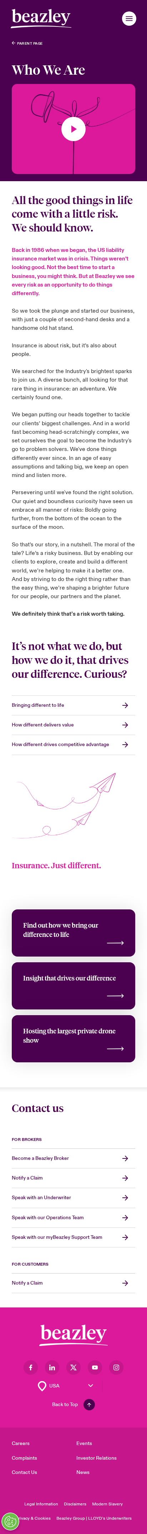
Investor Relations (96, 1458)
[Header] (41, 18)
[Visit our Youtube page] (95, 1367)
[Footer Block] (73, 1335)
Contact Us (24, 1472)
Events (84, 1443)
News (83, 1472)
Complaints (24, 1458)
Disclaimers (75, 1504)
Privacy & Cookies (33, 1518)
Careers (21, 1443)
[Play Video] (73, 129)
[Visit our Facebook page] (31, 1367)
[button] (129, 18)
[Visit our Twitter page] (73, 1367)
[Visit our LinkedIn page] (52, 1367)
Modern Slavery (107, 1504)
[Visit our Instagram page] (116, 1367)
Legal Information (41, 1504)
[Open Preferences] (10, 1521)
